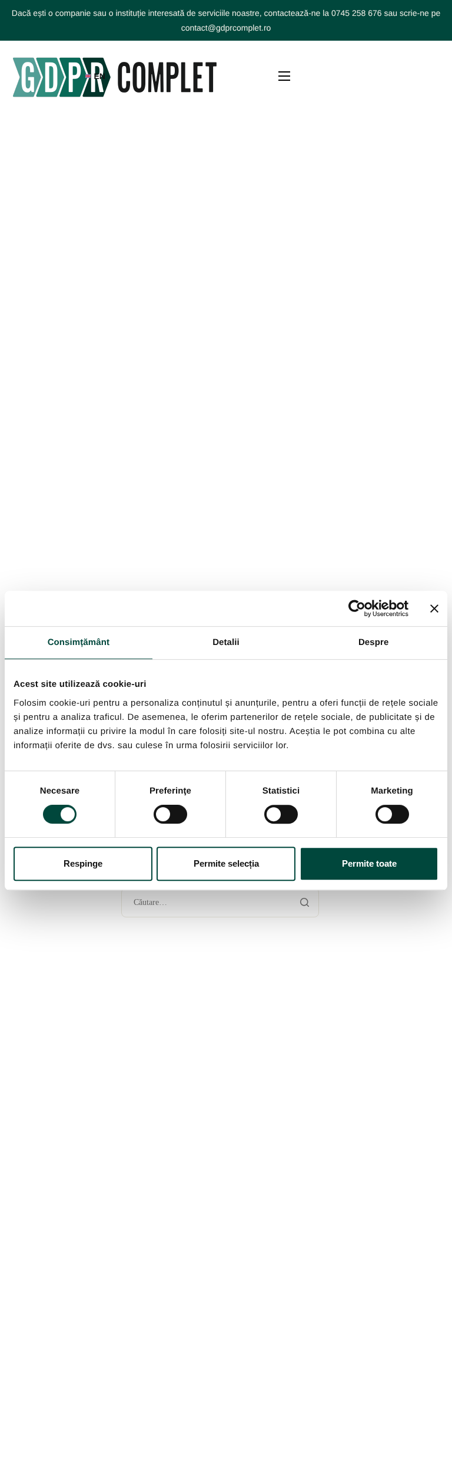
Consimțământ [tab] (78, 642)
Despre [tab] (373, 642)
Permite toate (369, 863)
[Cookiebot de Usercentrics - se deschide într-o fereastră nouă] (356, 608)
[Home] (115, 75)
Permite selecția (226, 863)
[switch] (170, 814)
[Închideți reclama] (434, 608)
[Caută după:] (220, 903)
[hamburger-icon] (284, 76)
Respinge (83, 863)
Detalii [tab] (226, 642)
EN (99, 76)
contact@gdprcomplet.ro (226, 27)
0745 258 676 (356, 13)
